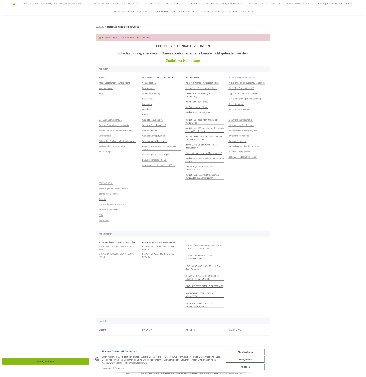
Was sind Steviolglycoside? (154, 125)
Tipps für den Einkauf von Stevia (243, 93)
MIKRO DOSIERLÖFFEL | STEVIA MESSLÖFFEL (199, 294)
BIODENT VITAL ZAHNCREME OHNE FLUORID (158, 255)
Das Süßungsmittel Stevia (110, 120)
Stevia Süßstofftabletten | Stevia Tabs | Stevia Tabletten (202, 121)
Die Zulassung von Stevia (196, 107)
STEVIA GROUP (106, 183)
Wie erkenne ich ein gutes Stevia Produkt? (247, 83)
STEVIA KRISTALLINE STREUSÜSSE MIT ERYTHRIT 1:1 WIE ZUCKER (202, 277)
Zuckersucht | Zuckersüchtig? (112, 146)
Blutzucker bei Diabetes (239, 136)
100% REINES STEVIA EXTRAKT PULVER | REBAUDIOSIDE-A (203, 267)
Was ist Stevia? (192, 77)
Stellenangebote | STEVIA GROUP (113, 188)
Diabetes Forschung (237, 141)
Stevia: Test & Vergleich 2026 (241, 88)
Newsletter (147, 109)
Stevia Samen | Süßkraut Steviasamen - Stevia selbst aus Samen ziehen (202, 176)
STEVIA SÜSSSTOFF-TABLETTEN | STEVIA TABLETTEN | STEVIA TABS (203, 247)
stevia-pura (190, 330)
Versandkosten (106, 88)
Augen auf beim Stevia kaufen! (242, 77)
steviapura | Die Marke (109, 194)
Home (101, 77)
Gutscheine (147, 104)
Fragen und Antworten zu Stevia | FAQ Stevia (159, 147)
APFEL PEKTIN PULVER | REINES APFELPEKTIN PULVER (199, 305)
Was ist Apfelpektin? (151, 130)
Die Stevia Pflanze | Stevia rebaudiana (201, 83)
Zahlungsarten (148, 88)
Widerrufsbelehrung (151, 93)
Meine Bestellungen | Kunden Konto (114, 83)
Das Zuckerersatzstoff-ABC (154, 160)
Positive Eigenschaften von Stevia (114, 125)
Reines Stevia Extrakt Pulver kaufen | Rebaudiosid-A (201, 146)
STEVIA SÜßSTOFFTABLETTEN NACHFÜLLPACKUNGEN (198, 257)
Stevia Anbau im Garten (239, 109)
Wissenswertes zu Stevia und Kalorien (116, 130)
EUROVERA (147, 330)
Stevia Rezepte (105, 151)
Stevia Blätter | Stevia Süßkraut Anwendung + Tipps (204, 159)
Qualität (102, 199)
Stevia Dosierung (236, 104)
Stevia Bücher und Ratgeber (197, 112)
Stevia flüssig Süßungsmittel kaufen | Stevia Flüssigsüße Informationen (204, 129)
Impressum (107, 368)
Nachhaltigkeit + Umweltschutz (113, 204)
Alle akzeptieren (245, 352)
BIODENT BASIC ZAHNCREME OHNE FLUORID (158, 248)
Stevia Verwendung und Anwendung (245, 99)
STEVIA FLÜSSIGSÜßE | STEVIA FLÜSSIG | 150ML (117, 255)
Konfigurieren (245, 359)
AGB (101, 215)
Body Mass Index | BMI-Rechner (242, 157)
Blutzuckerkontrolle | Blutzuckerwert (244, 146)
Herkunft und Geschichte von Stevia (201, 88)
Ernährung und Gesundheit (240, 120)
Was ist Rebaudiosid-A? (152, 120)
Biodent (102, 330)
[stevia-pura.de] (14, 4)
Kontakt (102, 93)
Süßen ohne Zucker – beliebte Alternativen (117, 141)
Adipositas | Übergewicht (239, 151)
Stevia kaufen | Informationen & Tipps (158, 165)
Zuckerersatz (105, 136)
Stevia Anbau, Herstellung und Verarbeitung (198, 95)
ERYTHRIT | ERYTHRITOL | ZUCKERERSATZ (204, 286)
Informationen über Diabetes (241, 125)
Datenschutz (121, 368)
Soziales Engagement (108, 210)
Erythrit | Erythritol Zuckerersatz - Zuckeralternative (199, 168)
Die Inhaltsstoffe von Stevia (197, 102)
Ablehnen (245, 367)
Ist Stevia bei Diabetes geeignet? (243, 130)
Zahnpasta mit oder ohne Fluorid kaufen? (203, 153)
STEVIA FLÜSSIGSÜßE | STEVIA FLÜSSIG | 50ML (117, 248)
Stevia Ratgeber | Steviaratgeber (156, 154)
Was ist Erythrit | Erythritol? (154, 136)
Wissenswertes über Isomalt (154, 141)
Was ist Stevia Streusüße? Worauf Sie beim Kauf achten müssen (204, 138)
